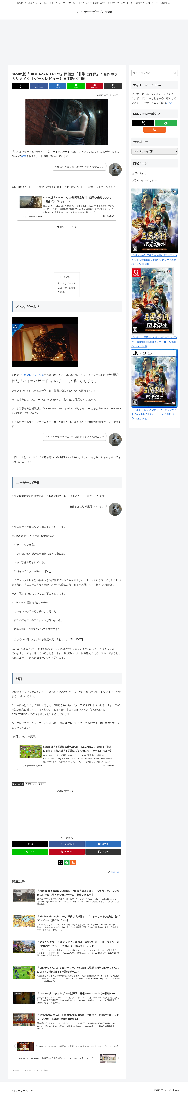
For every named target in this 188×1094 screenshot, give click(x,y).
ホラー (43, 784)
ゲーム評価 (19, 784)
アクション (32, 784)
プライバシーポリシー (144, 180)
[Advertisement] (94, 42)
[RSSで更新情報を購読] (73, 862)
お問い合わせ (139, 173)
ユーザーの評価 (68, 287)
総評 (62, 292)
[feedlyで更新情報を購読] (67, 862)
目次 (62, 277)
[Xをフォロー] (60, 862)
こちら (170, 102)
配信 (23, 156)
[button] (113, 86)
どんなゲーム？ (68, 283)
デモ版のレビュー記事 (31, 375)
